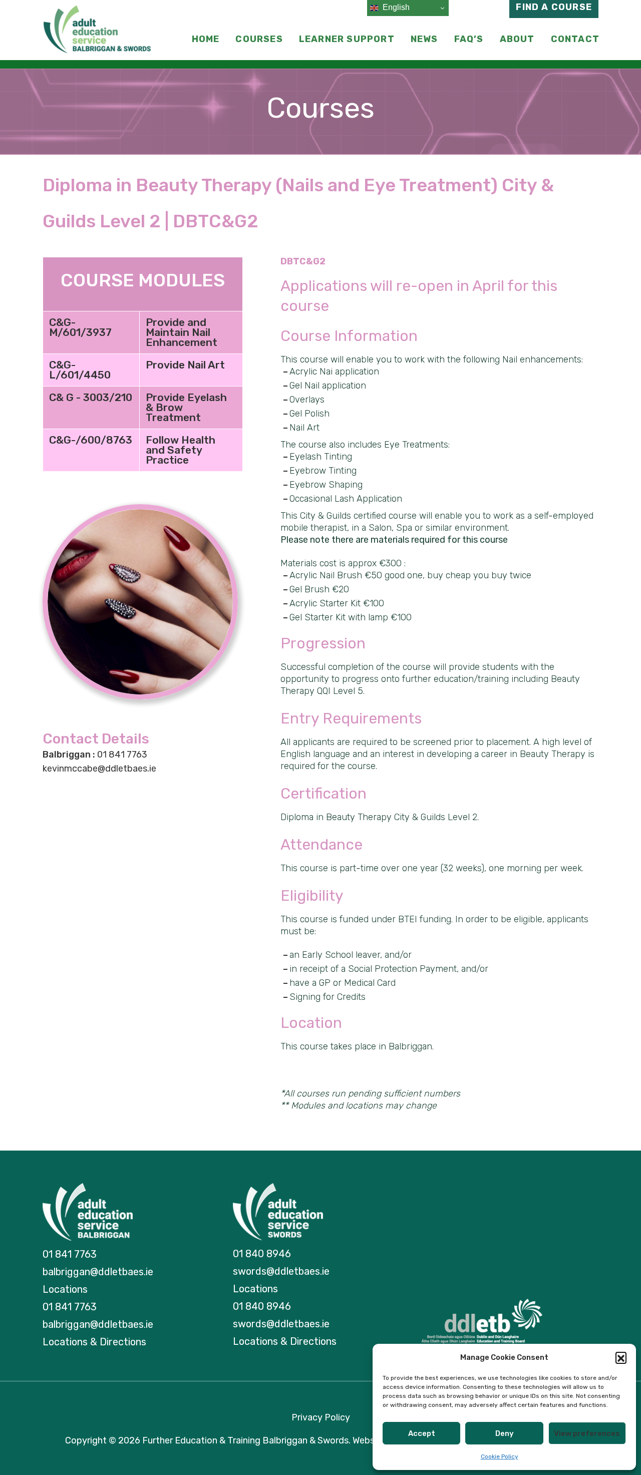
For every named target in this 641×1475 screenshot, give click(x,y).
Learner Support (347, 39)
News (424, 39)
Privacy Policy (320, 1417)
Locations (65, 1289)
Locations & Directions (94, 1342)
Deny (504, 1433)
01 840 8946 (262, 1254)
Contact (575, 39)
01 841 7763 (95, 754)
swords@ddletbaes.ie (281, 1271)
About (517, 39)
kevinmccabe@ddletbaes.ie (99, 768)
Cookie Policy (499, 1456)
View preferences (587, 1433)
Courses (258, 39)
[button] (621, 1357)
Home (206, 39)
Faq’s (469, 39)
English (395, 7)
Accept (421, 1433)
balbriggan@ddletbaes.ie (98, 1272)
